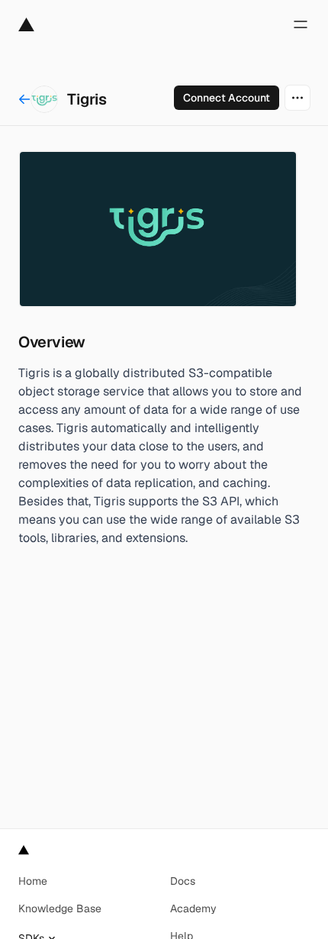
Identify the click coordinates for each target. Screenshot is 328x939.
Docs (182, 881)
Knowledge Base (59, 908)
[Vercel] (26, 24)
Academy (193, 908)
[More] (297, 98)
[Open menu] (300, 24)
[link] (226, 98)
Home (32, 881)
